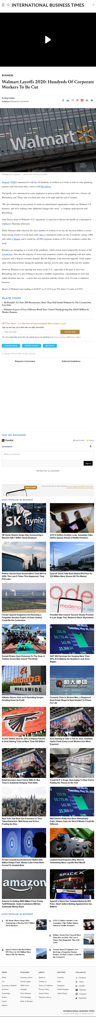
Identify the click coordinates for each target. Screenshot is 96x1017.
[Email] (87, 100)
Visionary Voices (26, 977)
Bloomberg (46, 186)
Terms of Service (60, 337)
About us (42, 977)
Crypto (4, 1001)
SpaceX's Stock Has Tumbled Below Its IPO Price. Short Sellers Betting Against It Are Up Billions (71, 904)
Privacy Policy (75, 337)
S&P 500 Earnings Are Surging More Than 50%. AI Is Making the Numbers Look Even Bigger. (70, 659)
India (59, 981)
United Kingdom (63, 989)
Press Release (25, 993)
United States (62, 993)
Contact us (43, 981)
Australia (60, 977)
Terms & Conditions (46, 985)
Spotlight (23, 989)
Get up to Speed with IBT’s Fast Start (79, 487)
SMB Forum (24, 985)
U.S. (3, 981)
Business (5, 989)
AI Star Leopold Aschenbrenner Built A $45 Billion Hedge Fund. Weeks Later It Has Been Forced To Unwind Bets (23, 862)
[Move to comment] (92, 100)
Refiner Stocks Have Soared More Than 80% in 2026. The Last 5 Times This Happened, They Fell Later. (24, 576)
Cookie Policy (44, 993)
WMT (13, 182)
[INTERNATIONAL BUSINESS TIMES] (48, 5)
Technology (6, 993)
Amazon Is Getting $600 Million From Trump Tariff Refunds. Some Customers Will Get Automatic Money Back (22, 904)
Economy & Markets (9, 985)
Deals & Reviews (26, 1001)
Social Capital (25, 981)
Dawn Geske (9, 98)
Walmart (6, 182)
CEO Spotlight (25, 997)
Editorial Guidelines (71, 361)
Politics (4, 997)
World (4, 977)
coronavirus (7, 254)
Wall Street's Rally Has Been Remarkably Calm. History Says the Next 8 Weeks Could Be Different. (72, 821)
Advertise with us (45, 997)
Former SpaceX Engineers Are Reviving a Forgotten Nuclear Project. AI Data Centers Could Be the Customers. (22, 617)
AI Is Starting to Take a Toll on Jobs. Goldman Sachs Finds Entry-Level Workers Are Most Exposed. (71, 741)
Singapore (60, 985)
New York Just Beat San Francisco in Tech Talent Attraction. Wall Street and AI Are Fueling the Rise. (22, 821)
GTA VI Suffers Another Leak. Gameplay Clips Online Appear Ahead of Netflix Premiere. (65, 923)
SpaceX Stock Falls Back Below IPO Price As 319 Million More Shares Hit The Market (18, 952)
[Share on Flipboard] (77, 100)
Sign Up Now (31, 487)
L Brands (16, 238)
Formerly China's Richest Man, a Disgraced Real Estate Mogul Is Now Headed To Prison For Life (70, 700)
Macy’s (42, 234)
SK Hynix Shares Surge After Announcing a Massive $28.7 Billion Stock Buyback (20, 923)
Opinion (4, 1005)
